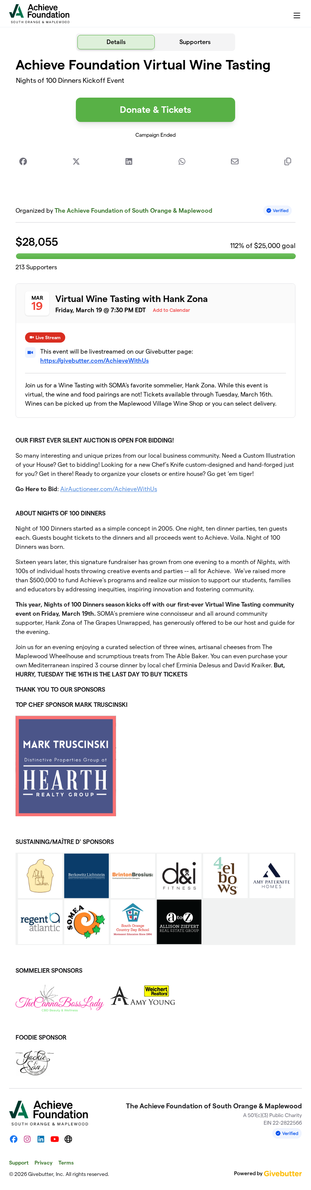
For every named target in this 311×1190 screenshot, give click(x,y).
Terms (66, 1163)
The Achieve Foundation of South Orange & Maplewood (133, 210)
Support (18, 1163)
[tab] (116, 42)
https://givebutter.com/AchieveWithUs (94, 360)
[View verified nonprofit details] (277, 210)
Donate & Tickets (155, 109)
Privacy (43, 1163)
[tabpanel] (155, 566)
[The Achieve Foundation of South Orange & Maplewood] (39, 13)
